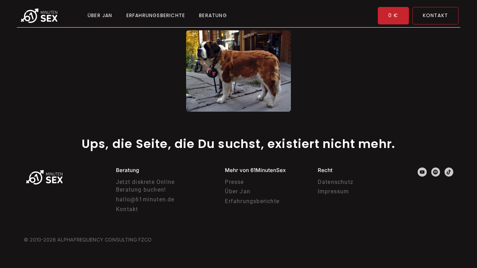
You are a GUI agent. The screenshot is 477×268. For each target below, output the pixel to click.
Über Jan (100, 15)
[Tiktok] (449, 172)
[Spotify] (435, 172)
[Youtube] (422, 172)
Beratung (213, 15)
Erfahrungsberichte (155, 15)
